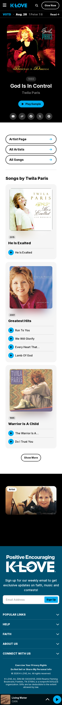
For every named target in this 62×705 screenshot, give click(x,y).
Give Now (50, 5)
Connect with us (17, 653)
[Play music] (57, 699)
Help (6, 624)
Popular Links (14, 614)
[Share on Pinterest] (48, 116)
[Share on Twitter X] (40, 116)
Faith (7, 634)
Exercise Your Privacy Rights (31, 665)
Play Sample (33, 103)
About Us (10, 643)
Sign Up (51, 599)
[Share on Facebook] (31, 116)
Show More (31, 457)
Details (46, 252)
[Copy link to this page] (22, 116)
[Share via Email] (13, 116)
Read (53, 14)
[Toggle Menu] (4, 5)
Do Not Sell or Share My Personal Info (31, 669)
